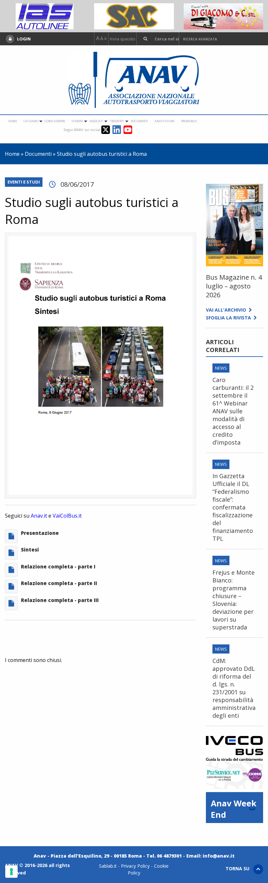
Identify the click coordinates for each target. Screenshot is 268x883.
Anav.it (39, 515)
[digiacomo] (223, 15)
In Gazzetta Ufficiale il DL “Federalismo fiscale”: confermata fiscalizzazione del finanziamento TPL (232, 507)
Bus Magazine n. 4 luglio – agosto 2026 (234, 286)
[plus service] (234, 774)
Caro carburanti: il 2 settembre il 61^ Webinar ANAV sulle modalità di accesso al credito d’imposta (233, 411)
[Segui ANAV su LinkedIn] (118, 129)
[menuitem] (12, 121)
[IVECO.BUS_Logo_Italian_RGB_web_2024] (234, 747)
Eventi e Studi (24, 182)
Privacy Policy (135, 866)
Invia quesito (122, 39)
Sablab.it (108, 866)
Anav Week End (234, 810)
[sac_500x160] (134, 15)
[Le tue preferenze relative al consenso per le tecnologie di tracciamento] (11, 871)
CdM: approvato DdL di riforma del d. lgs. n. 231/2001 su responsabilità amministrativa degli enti (234, 688)
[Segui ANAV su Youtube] (128, 129)
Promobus (189, 121)
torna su (239, 868)
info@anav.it (219, 856)
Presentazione (40, 533)
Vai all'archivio (227, 310)
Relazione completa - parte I (58, 566)
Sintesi (30, 549)
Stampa (77, 121)
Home (12, 121)
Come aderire (55, 121)
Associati (96, 121)
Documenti (139, 121)
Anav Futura (165, 121)
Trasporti (117, 121)
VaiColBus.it (67, 515)
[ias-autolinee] (45, 15)
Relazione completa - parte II (59, 583)
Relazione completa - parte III (60, 600)
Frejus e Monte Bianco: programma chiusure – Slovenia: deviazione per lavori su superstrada (233, 599)
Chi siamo (31, 121)
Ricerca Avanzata (200, 39)
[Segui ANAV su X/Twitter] (106, 129)
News (221, 368)
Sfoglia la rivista (230, 318)
